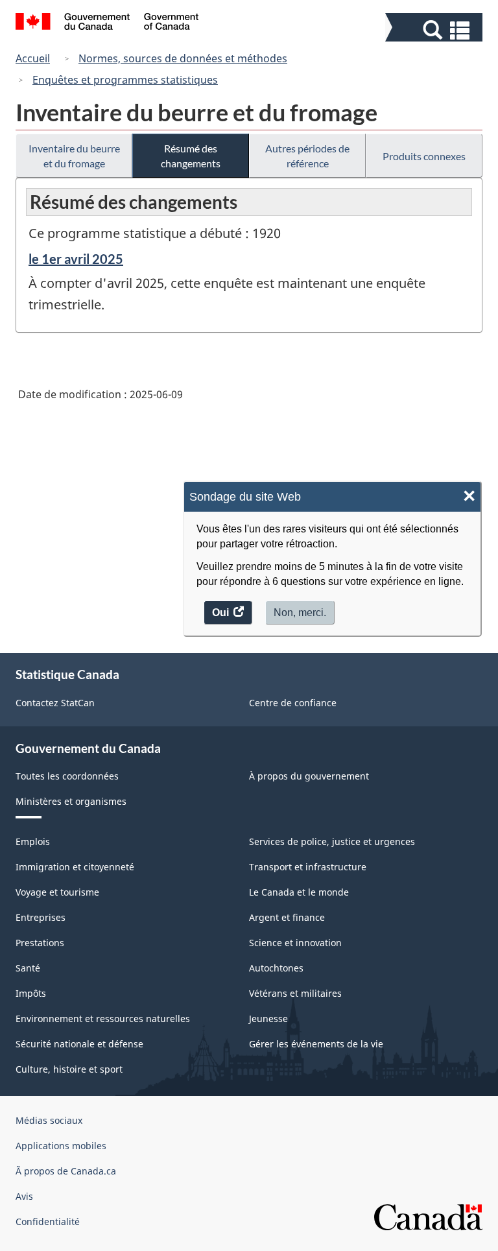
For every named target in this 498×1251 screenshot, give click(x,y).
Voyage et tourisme (57, 892)
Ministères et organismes (71, 801)
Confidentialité (48, 1221)
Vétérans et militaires (295, 993)
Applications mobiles (61, 1145)
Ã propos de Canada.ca (66, 1171)
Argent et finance (287, 917)
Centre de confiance (293, 703)
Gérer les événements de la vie (316, 1044)
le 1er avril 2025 (76, 259)
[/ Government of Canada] (107, 23)
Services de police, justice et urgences (332, 841)
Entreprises (40, 917)
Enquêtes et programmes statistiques (125, 80)
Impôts (31, 993)
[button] (435, 30)
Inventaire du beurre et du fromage (74, 155)
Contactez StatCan (55, 703)
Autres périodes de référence (307, 155)
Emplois (33, 841)
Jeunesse (268, 1018)
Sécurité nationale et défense (79, 1044)
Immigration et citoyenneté (75, 867)
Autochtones (276, 968)
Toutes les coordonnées (67, 776)
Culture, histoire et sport (69, 1069)
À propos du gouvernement (309, 776)
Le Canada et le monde (299, 892)
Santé (28, 968)
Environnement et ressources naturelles (103, 1018)
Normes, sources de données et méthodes (182, 58)
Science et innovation (295, 942)
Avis (24, 1196)
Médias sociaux (49, 1120)
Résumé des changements (190, 155)
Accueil (33, 58)
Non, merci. (300, 612)
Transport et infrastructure (307, 867)
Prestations (40, 942)
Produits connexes (424, 156)
